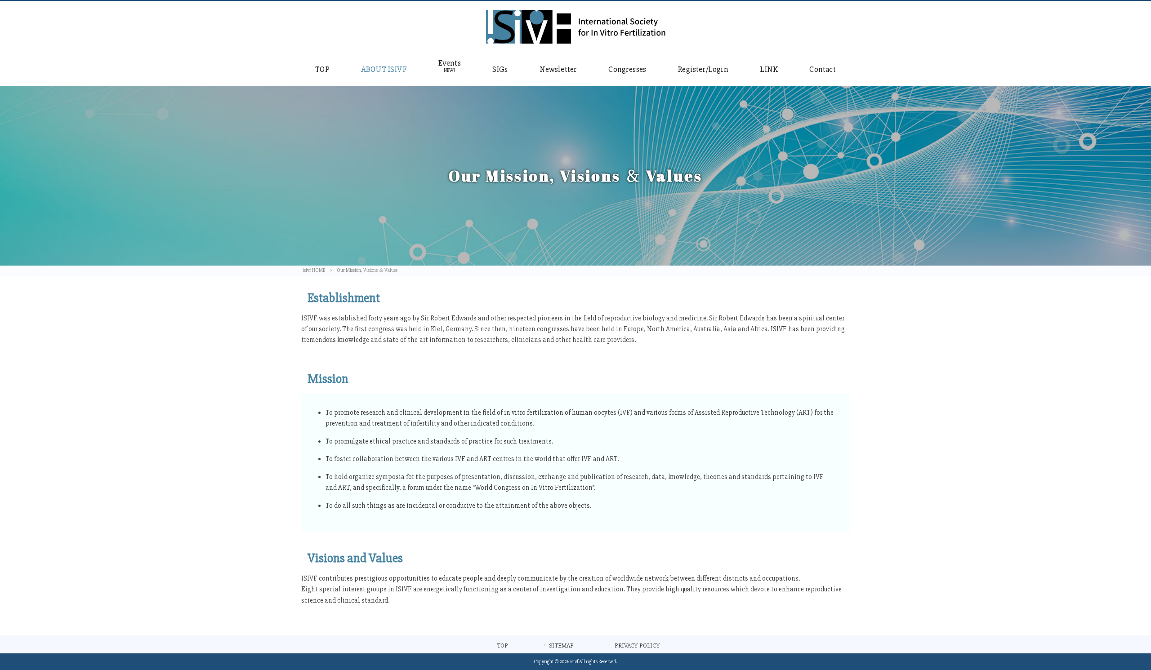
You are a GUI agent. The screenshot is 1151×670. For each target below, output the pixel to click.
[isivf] (575, 41)
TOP (502, 645)
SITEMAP (561, 645)
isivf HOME (314, 270)
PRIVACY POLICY (637, 645)
